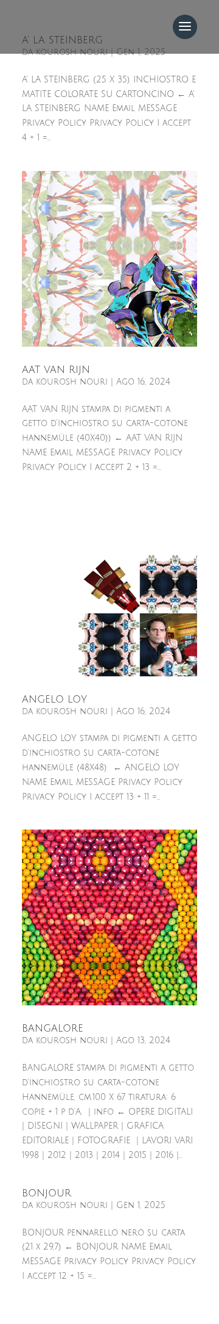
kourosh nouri (72, 381)
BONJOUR (46, 1193)
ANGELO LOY (54, 699)
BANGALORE (52, 1028)
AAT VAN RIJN (56, 369)
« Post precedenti (60, 1316)
